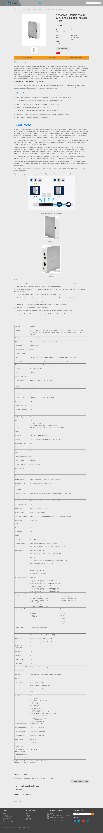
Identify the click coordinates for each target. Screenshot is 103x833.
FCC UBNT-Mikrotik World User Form (59, 815)
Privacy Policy (25, 827)
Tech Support (6, 818)
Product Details (26, 57)
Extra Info (51, 57)
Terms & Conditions (8, 821)
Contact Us (69, 3)
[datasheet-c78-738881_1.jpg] (51, 227)
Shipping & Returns (80, 3)
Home (48, 3)
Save (58, 52)
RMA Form (52, 813)
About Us (60, 3)
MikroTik (28, 818)
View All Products (18, 801)
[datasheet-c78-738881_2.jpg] (51, 259)
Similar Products (76, 57)
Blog (54, 3)
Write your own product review (79, 781)
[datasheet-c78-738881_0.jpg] (51, 193)
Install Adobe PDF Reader (56, 820)
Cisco (27, 813)
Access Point (22, 9)
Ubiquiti (28, 815)
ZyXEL (28, 816)
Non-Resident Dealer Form (56, 817)
